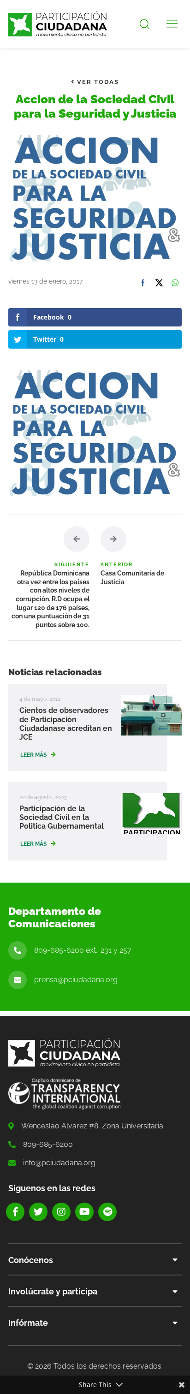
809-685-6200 (48, 1144)
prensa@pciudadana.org (76, 979)
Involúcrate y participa (52, 1291)
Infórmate (28, 1323)
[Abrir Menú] (172, 24)
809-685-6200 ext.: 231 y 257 (82, 950)
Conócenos (30, 1260)
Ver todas (97, 81)
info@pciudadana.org (59, 1162)
